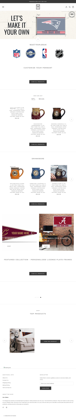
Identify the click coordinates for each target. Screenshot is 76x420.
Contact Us (5, 380)
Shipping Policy (7, 382)
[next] (71, 72)
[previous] (4, 72)
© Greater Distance (10, 415)
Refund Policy (6, 385)
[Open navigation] (3, 7)
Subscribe (45, 388)
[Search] (70, 7)
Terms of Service (7, 387)
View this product (50, 341)
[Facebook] (3, 407)
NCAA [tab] (41, 99)
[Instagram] (6, 407)
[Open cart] (73, 7)
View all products (38, 81)
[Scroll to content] (38, 39)
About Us (5, 377)
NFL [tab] (33, 99)
